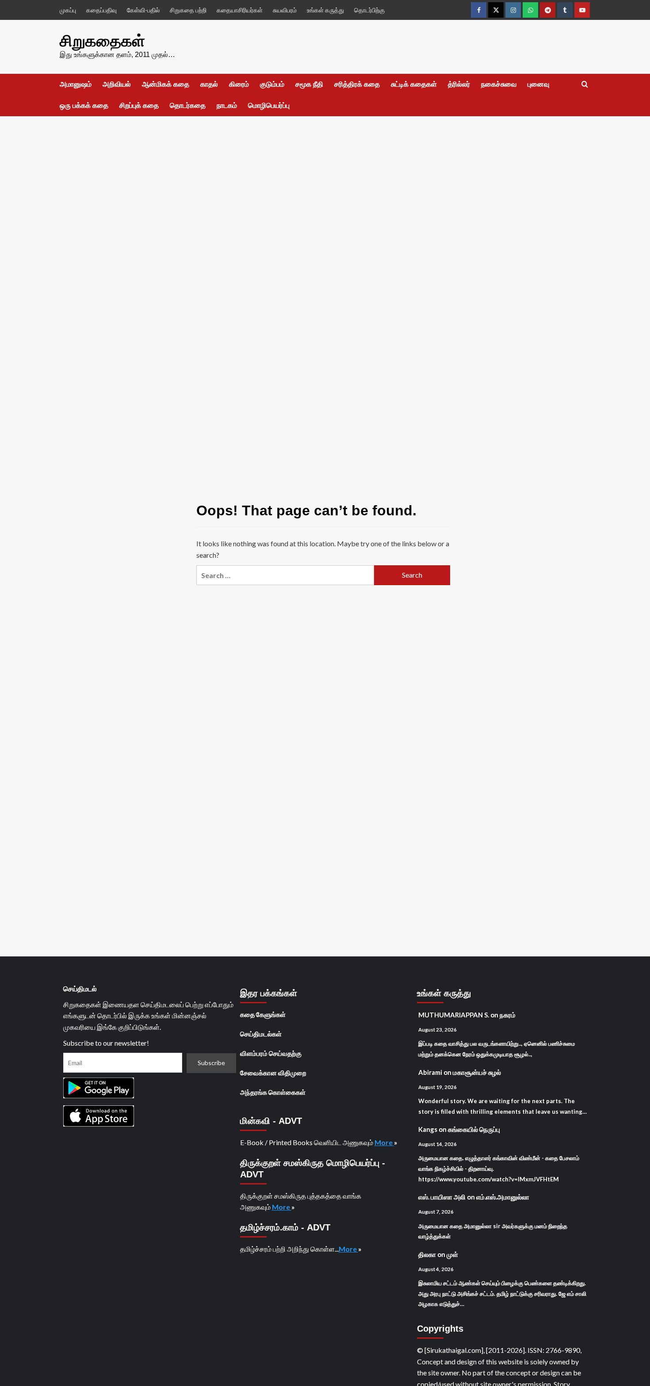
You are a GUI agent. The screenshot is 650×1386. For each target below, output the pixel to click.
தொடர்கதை (188, 105)
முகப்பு (68, 10)
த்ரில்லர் (459, 84)
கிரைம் (239, 84)
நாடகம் (227, 105)
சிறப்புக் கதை (139, 105)
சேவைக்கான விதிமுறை (273, 1073)
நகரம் (508, 1015)
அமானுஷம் (76, 84)
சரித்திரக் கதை (357, 84)
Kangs (427, 1129)
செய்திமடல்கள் (261, 1034)
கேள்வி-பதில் (143, 10)
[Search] (584, 84)
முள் (452, 1254)
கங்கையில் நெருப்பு (474, 1129)
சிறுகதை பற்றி (188, 10)
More (384, 1142)
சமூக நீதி (309, 84)
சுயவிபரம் (285, 10)
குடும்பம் (272, 84)
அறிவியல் (117, 84)
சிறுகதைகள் (102, 41)
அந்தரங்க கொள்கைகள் (273, 1092)
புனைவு (538, 84)
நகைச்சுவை (498, 84)
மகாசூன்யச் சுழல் (477, 1072)
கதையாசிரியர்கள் (240, 10)
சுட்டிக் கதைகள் (414, 84)
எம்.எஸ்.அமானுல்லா (502, 1197)
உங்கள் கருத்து (325, 10)
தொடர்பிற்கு (369, 10)
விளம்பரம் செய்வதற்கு (271, 1053)
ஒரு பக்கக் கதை (84, 105)
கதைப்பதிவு (101, 10)
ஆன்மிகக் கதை (165, 84)
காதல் (209, 84)
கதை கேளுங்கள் (263, 1014)
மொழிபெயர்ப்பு (269, 105)
